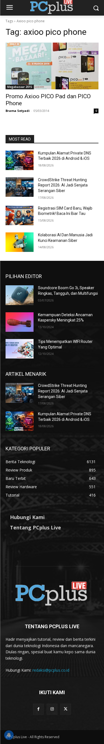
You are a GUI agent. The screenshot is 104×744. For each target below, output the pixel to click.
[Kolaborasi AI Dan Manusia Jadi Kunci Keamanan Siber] (20, 242)
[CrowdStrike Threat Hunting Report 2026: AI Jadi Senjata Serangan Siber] (20, 187)
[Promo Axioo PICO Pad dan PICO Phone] (52, 66)
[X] (65, 709)
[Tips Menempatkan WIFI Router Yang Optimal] (20, 349)
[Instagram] (52, 709)
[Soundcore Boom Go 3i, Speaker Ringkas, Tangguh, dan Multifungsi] (20, 295)
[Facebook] (38, 709)
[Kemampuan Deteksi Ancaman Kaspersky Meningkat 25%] (20, 322)
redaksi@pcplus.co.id (50, 670)
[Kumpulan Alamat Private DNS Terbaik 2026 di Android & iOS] (20, 160)
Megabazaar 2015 (19, 87)
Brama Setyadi (18, 111)
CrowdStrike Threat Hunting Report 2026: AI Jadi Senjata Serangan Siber (63, 185)
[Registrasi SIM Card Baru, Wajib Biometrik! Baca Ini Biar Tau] (20, 215)
